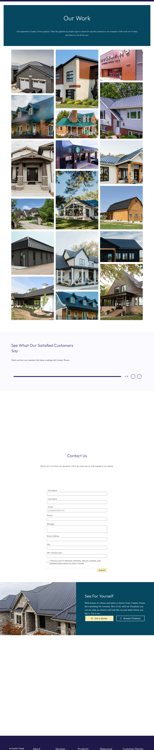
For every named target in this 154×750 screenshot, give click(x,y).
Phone (49, 515)
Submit (102, 570)
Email (50, 507)
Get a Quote (101, 618)
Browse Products (131, 618)
